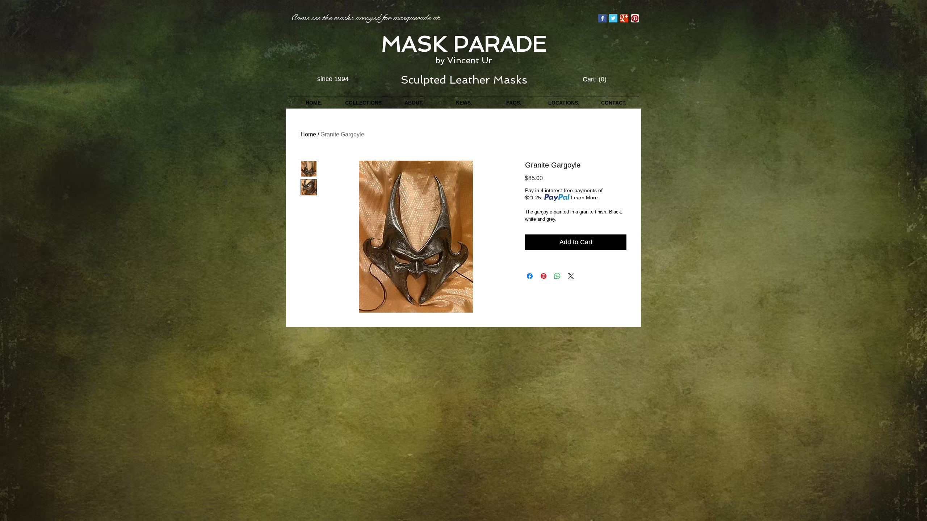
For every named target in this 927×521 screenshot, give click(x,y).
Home (308, 134)
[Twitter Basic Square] (613, 18)
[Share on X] (571, 276)
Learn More (584, 197)
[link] (595, 79)
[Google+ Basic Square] (624, 18)
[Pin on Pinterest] (543, 276)
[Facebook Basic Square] (602, 18)
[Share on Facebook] (529, 276)
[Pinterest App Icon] (635, 18)
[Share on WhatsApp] (557, 276)
